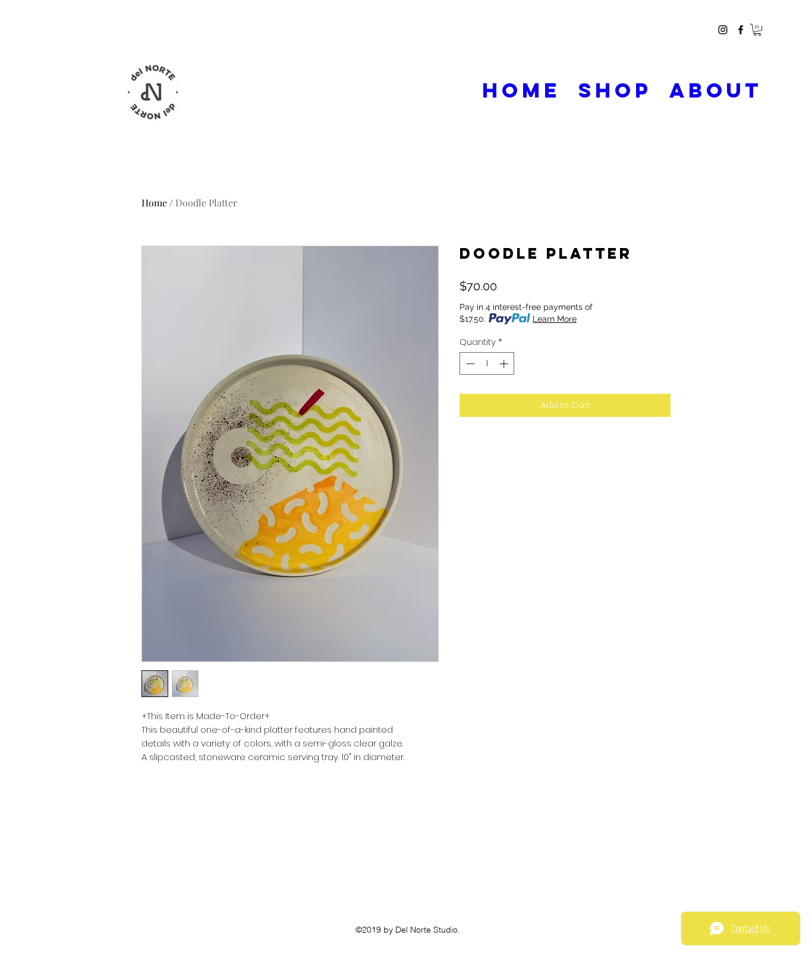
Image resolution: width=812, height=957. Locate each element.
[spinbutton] (487, 364)
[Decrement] (469, 364)
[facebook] (741, 30)
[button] (757, 30)
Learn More (555, 319)
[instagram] (723, 30)
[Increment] (505, 364)
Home (154, 202)
